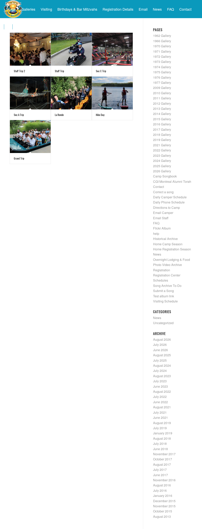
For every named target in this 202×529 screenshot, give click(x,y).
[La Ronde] (71, 93)
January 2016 (162, 495)
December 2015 (164, 501)
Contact (158, 186)
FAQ (156, 223)
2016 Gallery (162, 124)
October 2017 (162, 459)
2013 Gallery (162, 108)
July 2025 (160, 360)
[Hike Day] (112, 93)
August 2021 (162, 407)
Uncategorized (163, 323)
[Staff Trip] (71, 49)
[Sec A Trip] (30, 93)
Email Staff (160, 218)
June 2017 (160, 475)
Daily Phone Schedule (169, 202)
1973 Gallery (162, 61)
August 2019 (162, 423)
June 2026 (160, 350)
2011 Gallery (162, 98)
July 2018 (160, 443)
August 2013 (162, 516)
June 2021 (160, 417)
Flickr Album (162, 228)
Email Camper (163, 212)
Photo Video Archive (167, 264)
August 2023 (162, 376)
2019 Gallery (162, 139)
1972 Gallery (162, 56)
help (156, 233)
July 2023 (160, 381)
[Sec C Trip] (112, 49)
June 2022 (160, 402)
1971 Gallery (162, 51)
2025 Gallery (162, 166)
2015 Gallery (162, 119)
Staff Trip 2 (19, 71)
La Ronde (59, 115)
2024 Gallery (162, 160)
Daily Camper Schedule (170, 197)
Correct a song (163, 192)
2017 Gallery (162, 129)
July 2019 (160, 428)
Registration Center (166, 275)
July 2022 (160, 396)
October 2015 (162, 511)
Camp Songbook (165, 176)
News (157, 254)
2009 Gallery (162, 87)
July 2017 (160, 469)
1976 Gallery (162, 77)
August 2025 (162, 355)
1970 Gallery (162, 46)
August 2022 (162, 391)
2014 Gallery (162, 113)
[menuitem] (11, 9)
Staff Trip (59, 71)
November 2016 (164, 480)
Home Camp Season (167, 244)
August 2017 (162, 464)
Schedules (160, 280)
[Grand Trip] (30, 136)
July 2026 (160, 344)
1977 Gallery (162, 82)
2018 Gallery (162, 134)
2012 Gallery (162, 103)
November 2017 (164, 454)
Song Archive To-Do (167, 285)
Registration (161, 270)
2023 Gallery (162, 155)
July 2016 (160, 490)
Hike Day (100, 115)
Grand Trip (19, 158)
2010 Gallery (162, 93)
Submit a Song (163, 290)
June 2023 (160, 386)
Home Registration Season (172, 249)
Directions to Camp (166, 207)
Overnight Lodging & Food (171, 259)
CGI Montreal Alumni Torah (172, 181)
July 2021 (160, 412)
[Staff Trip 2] (30, 49)
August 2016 (162, 485)
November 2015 (164, 506)
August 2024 (162, 365)
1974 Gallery (162, 67)
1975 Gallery (162, 72)
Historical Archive (165, 238)
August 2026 (162, 339)
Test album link (163, 296)
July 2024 (160, 370)
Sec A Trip (19, 115)
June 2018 (160, 449)
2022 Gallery (162, 150)
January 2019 (162, 433)
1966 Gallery (162, 41)
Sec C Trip (101, 71)
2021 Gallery (162, 145)
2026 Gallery (162, 171)
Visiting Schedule (165, 301)
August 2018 (162, 438)
